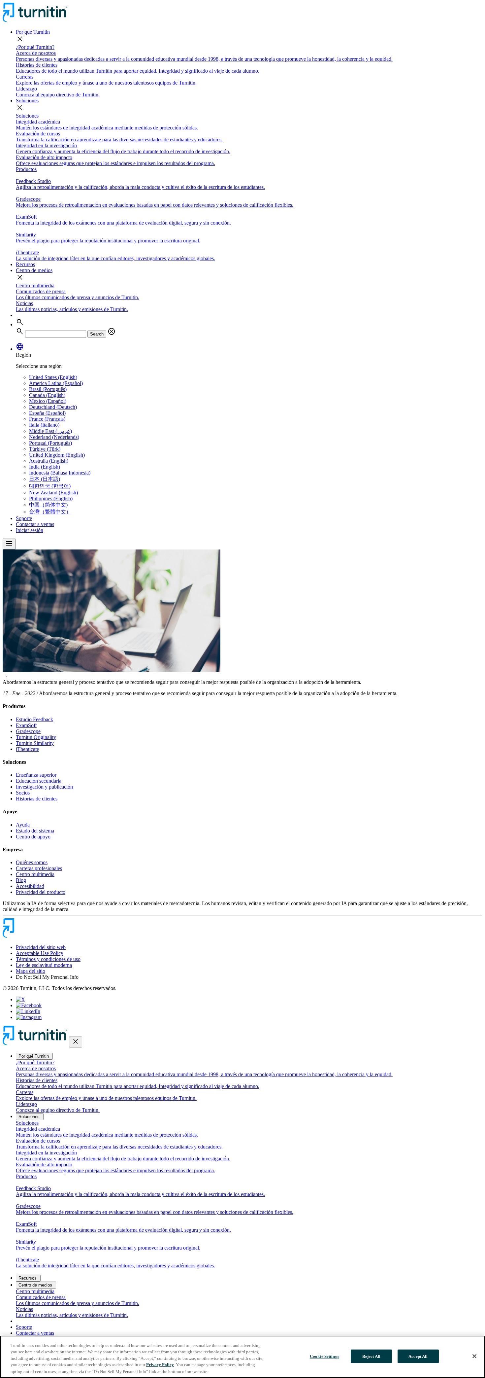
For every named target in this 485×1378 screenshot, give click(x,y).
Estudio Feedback (34, 719)
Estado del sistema (35, 830)
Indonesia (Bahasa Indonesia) (59, 473)
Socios (23, 792)
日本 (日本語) (44, 479)
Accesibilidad (30, 886)
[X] (20, 999)
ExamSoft (26, 725)
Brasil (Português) (48, 389)
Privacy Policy (160, 1364)
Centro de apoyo (33, 836)
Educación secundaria (38, 781)
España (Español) (47, 413)
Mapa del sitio (30, 971)
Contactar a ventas (35, 524)
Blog (21, 880)
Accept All (418, 1356)
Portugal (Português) (50, 443)
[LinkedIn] (28, 1011)
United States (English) (53, 377)
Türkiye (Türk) (44, 449)
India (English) (44, 467)
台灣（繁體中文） (50, 511)
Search (97, 334)
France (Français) (47, 419)
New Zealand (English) (53, 492)
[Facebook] (29, 1005)
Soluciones (27, 100)
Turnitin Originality (36, 737)
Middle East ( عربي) (50, 431)
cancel (111, 332)
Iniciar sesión (29, 530)
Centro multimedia (35, 285)
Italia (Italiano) (44, 425)
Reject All (371, 1356)
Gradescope (28, 731)
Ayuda (23, 825)
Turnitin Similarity (35, 743)
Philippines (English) (51, 498)
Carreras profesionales (39, 868)
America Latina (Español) (56, 383)
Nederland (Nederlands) (54, 437)
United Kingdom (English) (57, 455)
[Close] (474, 1356)
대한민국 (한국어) (50, 486)
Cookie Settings (324, 1356)
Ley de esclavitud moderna (44, 965)
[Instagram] (29, 1017)
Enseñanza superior (36, 775)
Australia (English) (48, 461)
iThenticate (27, 749)
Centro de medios (34, 270)
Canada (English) (47, 395)
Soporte (24, 518)
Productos (26, 169)
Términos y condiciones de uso (48, 959)
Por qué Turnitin (33, 32)
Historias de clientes (36, 798)
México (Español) (47, 401)
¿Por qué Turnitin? (35, 47)
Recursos (25, 264)
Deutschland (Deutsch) (53, 407)
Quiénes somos (32, 862)
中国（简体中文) (48, 505)
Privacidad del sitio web (41, 947)
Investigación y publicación (44, 787)
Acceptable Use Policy (39, 953)
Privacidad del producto (40, 892)
